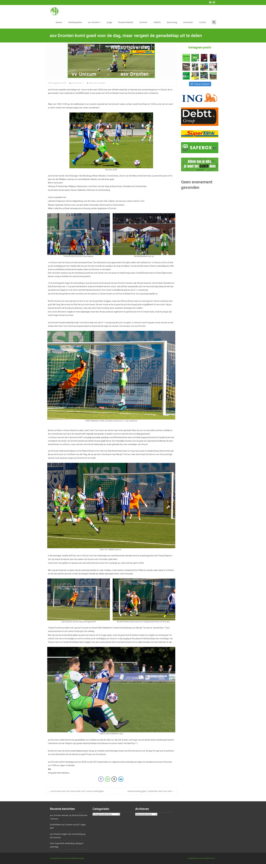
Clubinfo (157, 22)
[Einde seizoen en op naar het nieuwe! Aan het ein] (195, 76)
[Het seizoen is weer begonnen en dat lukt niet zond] (195, 58)
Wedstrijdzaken (75, 22)
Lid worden (188, 22)
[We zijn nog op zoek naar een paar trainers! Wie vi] (186, 58)
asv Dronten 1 (94, 22)
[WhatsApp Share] (107, 779)
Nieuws (59, 22)
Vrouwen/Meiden (125, 22)
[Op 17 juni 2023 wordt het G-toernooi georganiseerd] (213, 76)
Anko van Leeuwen (97, 83)
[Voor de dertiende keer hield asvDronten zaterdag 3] (204, 76)
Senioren (143, 22)
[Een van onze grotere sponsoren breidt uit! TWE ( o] (213, 58)
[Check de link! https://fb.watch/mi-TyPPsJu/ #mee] (186, 67)
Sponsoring (172, 22)
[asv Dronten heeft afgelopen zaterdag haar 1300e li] (204, 67)
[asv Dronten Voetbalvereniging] (52, 10)
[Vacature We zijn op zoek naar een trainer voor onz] (186, 76)
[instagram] (214, 3)
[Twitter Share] (114, 779)
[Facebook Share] (100, 779)
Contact (202, 22)
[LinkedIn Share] (120, 779)
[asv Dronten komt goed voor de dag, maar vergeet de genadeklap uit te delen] (111, 61)
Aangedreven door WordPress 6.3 (201, 858)
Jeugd (109, 22)
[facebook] (210, 3)
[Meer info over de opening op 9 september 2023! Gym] (204, 58)
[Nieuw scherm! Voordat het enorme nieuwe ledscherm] (195, 67)
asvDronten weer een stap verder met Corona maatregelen (76, 791)
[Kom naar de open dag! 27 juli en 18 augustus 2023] (213, 67)
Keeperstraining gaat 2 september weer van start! (150, 791)
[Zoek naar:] (214, 22)
